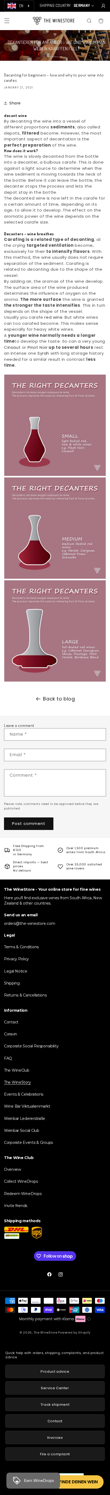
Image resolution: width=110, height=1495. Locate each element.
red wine (53, 317)
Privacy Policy (16, 959)
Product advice (55, 1371)
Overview (12, 1169)
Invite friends (15, 1205)
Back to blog (59, 698)
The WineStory (17, 1082)
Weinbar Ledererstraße (24, 1118)
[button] (7, 21)
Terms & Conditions (21, 947)
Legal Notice (15, 971)
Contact (11, 1022)
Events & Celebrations (23, 1094)
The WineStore (45, 1332)
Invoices (55, 1437)
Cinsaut (12, 347)
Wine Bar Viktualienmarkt (27, 1106)
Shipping (12, 983)
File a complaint (55, 1454)
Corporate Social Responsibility (31, 1046)
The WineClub (16, 1070)
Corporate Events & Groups (28, 1142)
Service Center (55, 1388)
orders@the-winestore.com (29, 923)
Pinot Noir (38, 347)
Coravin (10, 1034)
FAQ (8, 1058)
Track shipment (55, 1404)
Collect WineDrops (21, 1181)
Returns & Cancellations (25, 995)
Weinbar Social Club (21, 1130)
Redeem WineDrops (23, 1193)
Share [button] (15, 103)
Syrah (43, 353)
